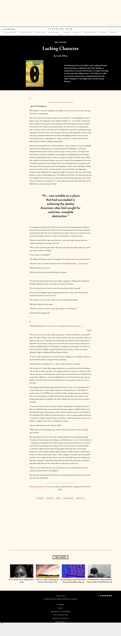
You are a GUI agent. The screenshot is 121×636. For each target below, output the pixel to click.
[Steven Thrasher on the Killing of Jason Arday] (21, 576)
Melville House (80, 498)
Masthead (60, 604)
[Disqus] (60, 522)
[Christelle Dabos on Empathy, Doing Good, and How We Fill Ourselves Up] (99, 576)
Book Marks (103, 32)
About (60, 608)
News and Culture (40, 32)
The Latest (60, 557)
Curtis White (40, 498)
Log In (60, 34)
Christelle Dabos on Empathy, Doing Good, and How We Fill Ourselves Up (99, 581)
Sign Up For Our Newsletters (60, 611)
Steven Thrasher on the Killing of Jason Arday (21, 581)
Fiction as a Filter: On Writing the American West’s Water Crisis (47, 581)
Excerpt (58, 498)
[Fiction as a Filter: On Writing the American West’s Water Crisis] (47, 576)
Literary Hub (60, 29)
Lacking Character (40, 486)
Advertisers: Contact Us (60, 618)
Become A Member (54, 32)
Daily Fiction (49, 498)
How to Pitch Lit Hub (60, 615)
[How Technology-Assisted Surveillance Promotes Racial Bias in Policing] (73, 576)
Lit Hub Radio (66, 32)
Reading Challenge (90, 32)
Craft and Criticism (10, 32)
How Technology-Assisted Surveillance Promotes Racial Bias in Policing (73, 581)
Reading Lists (77, 32)
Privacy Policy (60, 622)
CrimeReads (113, 32)
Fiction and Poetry (25, 32)
